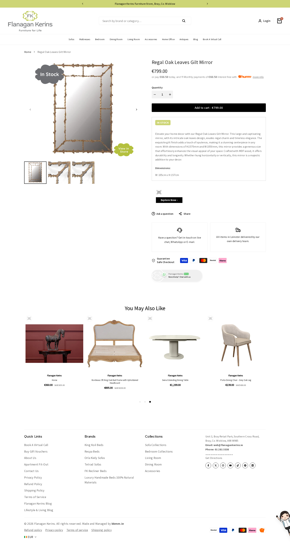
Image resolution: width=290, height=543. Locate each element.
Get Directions (213, 458)
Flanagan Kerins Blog (38, 503)
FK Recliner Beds (96, 471)
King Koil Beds (94, 445)
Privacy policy (54, 530)
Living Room (153, 458)
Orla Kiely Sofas (95, 458)
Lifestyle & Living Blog (38, 510)
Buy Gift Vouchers (35, 451)
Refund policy (33, 530)
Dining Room (153, 464)
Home (27, 52)
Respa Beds (92, 451)
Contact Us (31, 471)
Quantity (157, 87)
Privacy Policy (33, 477)
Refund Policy (33, 484)
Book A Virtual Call (36, 445)
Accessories (152, 471)
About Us (30, 458)
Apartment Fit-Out (36, 464)
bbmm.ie (118, 524)
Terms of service (77, 530)
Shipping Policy (34, 490)
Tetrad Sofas (93, 464)
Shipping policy (101, 530)
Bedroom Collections (159, 451)
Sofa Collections (155, 445)
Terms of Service (35, 497)
